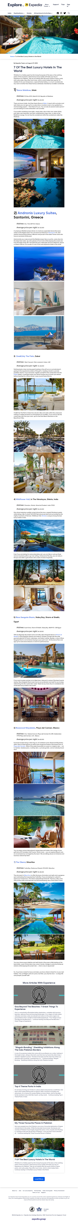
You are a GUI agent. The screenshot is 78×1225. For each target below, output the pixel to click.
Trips (63, 4)
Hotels (29, 13)
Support (56, 4)
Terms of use (36, 1192)
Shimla (44, 516)
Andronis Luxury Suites (36, 213)
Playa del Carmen (19, 746)
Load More (39, 1179)
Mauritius (27, 875)
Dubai (16, 374)
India (9, 13)
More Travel (46, 5)
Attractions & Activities (42, 13)
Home (12, 56)
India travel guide (48, 1190)
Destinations (18, 13)
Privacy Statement (59, 1190)
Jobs (20, 1190)
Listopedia (26, 18)
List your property (28, 1190)
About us (14, 1190)
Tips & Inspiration (14, 18)
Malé (45, 103)
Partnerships (37, 1190)
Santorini (52, 232)
